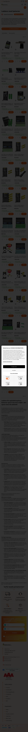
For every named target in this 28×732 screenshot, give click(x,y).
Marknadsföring (20, 376)
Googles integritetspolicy (7, 361)
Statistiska (20, 382)
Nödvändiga (8, 376)
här (18, 359)
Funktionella (8, 382)
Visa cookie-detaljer (14, 373)
